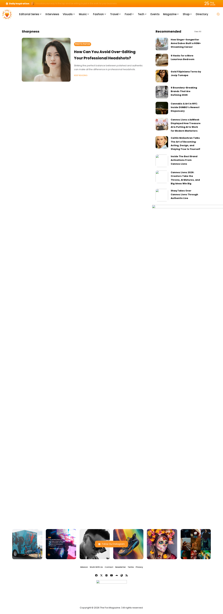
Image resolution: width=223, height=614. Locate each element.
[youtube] (111, 575)
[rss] (126, 575)
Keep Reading (80, 75)
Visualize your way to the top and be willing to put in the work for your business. (76, 3)
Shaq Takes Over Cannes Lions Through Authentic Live (184, 194)
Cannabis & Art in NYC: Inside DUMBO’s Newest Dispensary (185, 107)
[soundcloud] (116, 575)
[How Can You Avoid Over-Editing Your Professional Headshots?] (46, 60)
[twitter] (101, 575)
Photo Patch (82, 44)
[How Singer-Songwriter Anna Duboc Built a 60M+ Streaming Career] (162, 44)
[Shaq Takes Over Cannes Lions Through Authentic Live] (162, 195)
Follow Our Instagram (113, 543)
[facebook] (96, 575)
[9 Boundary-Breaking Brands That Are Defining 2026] (162, 92)
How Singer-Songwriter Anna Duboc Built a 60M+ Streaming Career (186, 43)
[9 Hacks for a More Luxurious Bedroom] (162, 60)
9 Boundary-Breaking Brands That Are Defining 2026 (184, 91)
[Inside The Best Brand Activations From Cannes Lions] (162, 161)
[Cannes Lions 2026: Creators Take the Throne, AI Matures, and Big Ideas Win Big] (162, 177)
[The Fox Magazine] (7, 14)
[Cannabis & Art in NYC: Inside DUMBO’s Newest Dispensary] (162, 108)
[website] (121, 575)
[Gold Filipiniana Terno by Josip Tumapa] (162, 76)
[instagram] (106, 575)
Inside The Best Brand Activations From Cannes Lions (184, 160)
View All (197, 31)
